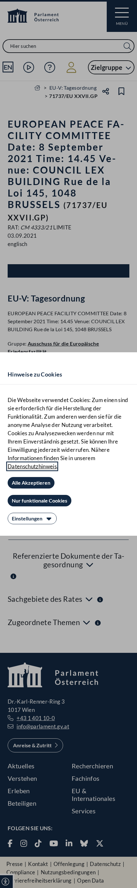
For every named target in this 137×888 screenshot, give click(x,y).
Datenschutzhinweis (32, 466)
